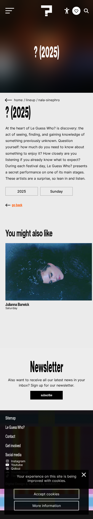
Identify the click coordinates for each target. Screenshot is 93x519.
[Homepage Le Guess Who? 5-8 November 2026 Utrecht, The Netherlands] (46, 10)
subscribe (46, 395)
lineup (30, 100)
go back (17, 205)
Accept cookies (46, 494)
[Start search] (85, 11)
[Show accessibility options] (67, 11)
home (18, 100)
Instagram (17, 461)
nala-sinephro (49, 100)
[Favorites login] (76, 10)
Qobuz (15, 468)
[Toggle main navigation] (8, 10)
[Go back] (8, 100)
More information (46, 505)
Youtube (16, 465)
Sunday (56, 191)
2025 (21, 191)
